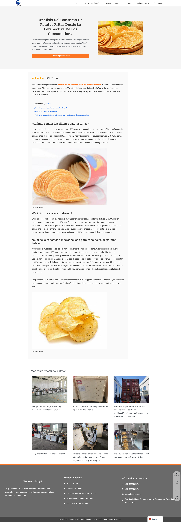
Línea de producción (92, 3)
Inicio (77, 3)
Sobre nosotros (143, 3)
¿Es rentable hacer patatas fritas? (50, 454)
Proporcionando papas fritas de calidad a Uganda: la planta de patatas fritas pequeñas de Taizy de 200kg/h (90, 457)
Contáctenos (158, 3)
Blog (129, 3)
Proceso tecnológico (113, 3)
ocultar (48, 104)
